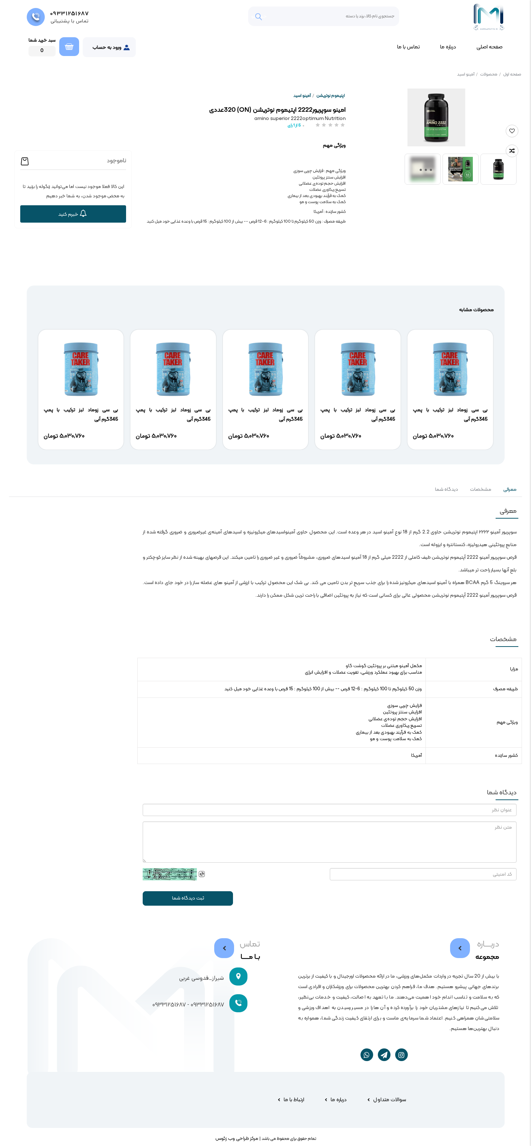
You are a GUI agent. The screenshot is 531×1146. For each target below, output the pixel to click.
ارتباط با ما (294, 1100)
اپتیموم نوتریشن (330, 96)
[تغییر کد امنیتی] (202, 874)
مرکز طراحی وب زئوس (236, 1138)
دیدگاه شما (446, 489)
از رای (294, 126)
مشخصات (480, 489)
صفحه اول (512, 74)
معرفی (509, 489)
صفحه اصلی (489, 47)
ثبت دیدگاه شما (188, 898)
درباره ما (448, 47)
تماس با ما (408, 47)
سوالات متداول (389, 1100)
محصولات (490, 74)
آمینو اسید (467, 74)
